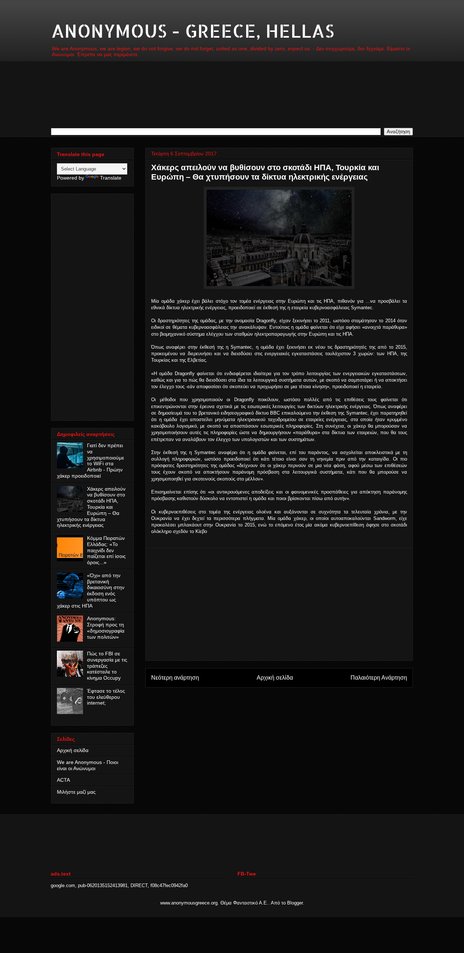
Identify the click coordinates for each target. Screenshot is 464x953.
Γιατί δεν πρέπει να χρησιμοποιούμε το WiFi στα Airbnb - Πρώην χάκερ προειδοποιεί (90, 460)
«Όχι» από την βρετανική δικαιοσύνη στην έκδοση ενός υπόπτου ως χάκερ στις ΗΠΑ (90, 590)
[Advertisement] (279, 604)
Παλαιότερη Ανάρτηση (379, 678)
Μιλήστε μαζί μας (76, 792)
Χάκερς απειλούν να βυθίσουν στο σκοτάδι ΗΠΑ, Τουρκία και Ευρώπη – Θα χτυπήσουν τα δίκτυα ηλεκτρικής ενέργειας (91, 507)
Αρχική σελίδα (275, 678)
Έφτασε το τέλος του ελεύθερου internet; (106, 697)
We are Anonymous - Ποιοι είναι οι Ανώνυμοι (87, 765)
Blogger (295, 903)
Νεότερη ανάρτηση (175, 678)
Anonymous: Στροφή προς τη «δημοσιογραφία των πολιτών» (105, 627)
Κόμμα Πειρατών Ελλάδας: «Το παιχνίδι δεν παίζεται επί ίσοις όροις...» (106, 550)
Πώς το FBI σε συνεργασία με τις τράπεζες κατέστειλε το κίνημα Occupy (107, 666)
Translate (110, 178)
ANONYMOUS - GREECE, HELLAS (192, 30)
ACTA (63, 780)
